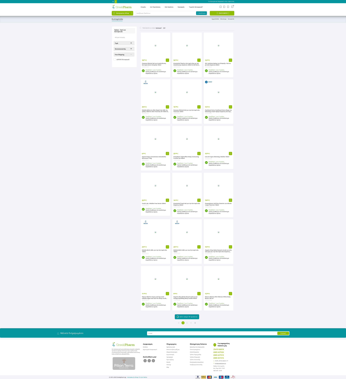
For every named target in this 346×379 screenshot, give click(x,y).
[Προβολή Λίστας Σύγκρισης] (224, 7)
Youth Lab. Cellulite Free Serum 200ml (154, 203)
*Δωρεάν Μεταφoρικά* (196, 7)
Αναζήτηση (202, 13)
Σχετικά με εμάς (171, 347)
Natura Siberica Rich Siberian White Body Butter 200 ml (217, 297)
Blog (168, 367)
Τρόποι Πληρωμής (195, 357)
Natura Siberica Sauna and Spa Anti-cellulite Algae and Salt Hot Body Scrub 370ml (154, 297)
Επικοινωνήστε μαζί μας (173, 349)
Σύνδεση (145, 347)
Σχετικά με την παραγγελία (197, 347)
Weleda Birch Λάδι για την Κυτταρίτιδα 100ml (154, 250)
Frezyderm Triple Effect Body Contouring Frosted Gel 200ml (186, 157)
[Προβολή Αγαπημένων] (220, 7)
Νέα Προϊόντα (169, 7)
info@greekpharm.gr (220, 363)
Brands (168, 362)
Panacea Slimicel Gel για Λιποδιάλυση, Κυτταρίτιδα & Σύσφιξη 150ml (154, 64)
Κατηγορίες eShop (122, 13)
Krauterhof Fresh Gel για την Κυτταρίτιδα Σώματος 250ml (186, 204)
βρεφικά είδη (125, 354)
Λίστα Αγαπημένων (195, 349)
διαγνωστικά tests (117, 354)
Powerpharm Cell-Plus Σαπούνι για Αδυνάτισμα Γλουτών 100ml (218, 204)
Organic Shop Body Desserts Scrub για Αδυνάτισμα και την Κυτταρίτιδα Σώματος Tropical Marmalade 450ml (218, 250)
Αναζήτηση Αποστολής (196, 364)
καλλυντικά (134, 351)
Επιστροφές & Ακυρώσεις (196, 362)
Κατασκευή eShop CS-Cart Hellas (137, 377)
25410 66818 (223, 13)
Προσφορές (181, 7)
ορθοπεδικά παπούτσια (133, 352)
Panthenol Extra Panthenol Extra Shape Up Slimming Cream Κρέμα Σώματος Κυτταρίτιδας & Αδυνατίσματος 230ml (218, 110)
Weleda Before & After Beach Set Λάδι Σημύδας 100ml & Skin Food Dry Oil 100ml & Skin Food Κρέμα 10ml (155, 110)
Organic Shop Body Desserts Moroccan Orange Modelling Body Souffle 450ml (185, 297)
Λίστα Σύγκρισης (194, 352)
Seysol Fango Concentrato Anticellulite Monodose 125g (154, 157)
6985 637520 (218, 352)
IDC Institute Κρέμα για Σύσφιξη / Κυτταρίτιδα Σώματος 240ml (218, 64)
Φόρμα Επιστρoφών (172, 352)
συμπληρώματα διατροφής (119, 352)
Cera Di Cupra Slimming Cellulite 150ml (217, 157)
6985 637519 (218, 355)
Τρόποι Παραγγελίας (195, 354)
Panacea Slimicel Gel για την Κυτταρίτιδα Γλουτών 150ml (186, 110)
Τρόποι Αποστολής (195, 359)
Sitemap (169, 364)
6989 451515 (218, 358)
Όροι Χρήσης (170, 359)
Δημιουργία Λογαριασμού (150, 349)
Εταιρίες (143, 7)
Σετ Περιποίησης (155, 7)
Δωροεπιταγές (170, 354)
